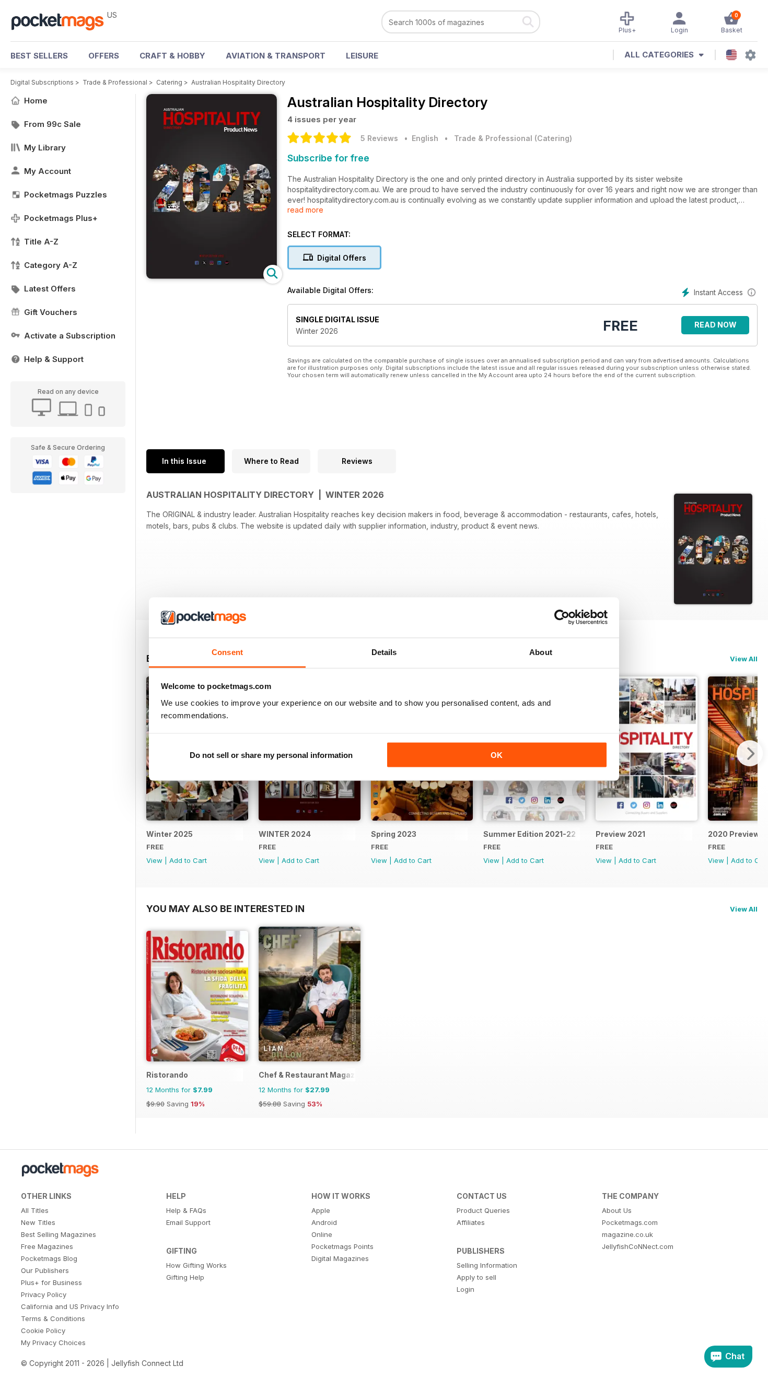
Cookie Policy (43, 1330)
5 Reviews (379, 138)
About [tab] (540, 651)
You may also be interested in (225, 908)
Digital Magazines (340, 1258)
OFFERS (103, 56)
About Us (617, 1210)
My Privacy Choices (53, 1342)
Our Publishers (45, 1270)
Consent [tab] (227, 651)
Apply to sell (476, 1277)
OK (497, 755)
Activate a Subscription (69, 336)
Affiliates (471, 1222)
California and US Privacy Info (70, 1306)
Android (324, 1222)
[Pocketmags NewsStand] (62, 20)
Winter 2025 (169, 834)
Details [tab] (384, 651)
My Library (45, 148)
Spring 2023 (393, 834)
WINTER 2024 (285, 834)
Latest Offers (50, 289)
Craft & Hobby (172, 56)
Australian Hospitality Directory (238, 82)
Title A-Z (41, 242)
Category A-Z (50, 265)
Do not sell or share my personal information (271, 755)
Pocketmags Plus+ (61, 218)
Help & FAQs (186, 1210)
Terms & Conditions (53, 1318)
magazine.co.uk (627, 1234)
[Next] (750, 753)
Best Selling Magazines (58, 1234)
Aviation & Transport (275, 56)
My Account (47, 171)
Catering (169, 82)
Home (36, 101)
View (154, 860)
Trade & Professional (115, 82)
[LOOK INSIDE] (211, 276)
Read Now (715, 324)
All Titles (35, 1210)
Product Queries (483, 1210)
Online (321, 1234)
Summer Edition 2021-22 (529, 834)
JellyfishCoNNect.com (637, 1246)
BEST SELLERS (39, 56)
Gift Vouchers (50, 312)
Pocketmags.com (630, 1222)
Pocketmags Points (342, 1246)
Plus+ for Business (51, 1282)
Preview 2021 (620, 834)
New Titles (38, 1222)
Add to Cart (188, 860)
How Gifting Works (196, 1265)
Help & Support (54, 359)
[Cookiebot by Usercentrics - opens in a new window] (562, 617)
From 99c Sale (52, 124)
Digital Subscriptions (42, 82)
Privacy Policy (43, 1294)
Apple (320, 1210)
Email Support (188, 1222)
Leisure (362, 56)
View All (744, 659)
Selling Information (487, 1265)
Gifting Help (185, 1277)
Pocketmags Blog (49, 1258)
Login (465, 1289)
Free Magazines (47, 1246)
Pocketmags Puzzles (65, 195)
